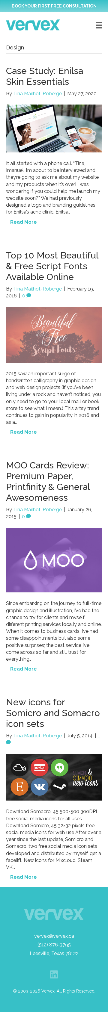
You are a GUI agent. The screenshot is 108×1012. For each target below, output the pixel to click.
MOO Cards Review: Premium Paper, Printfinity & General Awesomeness (48, 481)
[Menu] (99, 25)
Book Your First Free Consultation (54, 6)
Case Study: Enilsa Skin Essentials (44, 76)
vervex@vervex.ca (54, 936)
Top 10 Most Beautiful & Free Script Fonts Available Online (52, 266)
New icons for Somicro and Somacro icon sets (53, 713)
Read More (23, 222)
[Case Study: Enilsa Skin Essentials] (54, 128)
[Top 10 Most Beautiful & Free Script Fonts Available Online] (54, 334)
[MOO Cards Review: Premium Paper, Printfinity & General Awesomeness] (54, 559)
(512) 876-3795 (54, 945)
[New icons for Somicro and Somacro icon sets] (54, 777)
